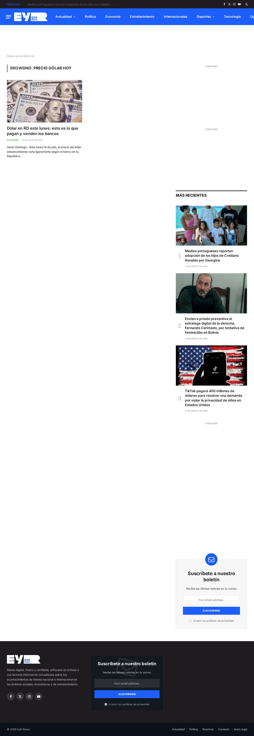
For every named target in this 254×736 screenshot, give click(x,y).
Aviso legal (240, 729)
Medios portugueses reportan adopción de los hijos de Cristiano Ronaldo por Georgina (212, 255)
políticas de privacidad (220, 620)
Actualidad (63, 16)
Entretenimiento (142, 16)
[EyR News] (31, 17)
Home (10, 55)
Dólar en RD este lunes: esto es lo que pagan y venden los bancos (42, 131)
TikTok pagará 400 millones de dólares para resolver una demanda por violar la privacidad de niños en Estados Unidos (213, 398)
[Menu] (8, 16)
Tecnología (232, 16)
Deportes (204, 16)
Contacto (223, 729)
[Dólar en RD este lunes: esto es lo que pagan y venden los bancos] (44, 101)
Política (90, 16)
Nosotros (208, 729)
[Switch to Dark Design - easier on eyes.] (246, 4)
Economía (112, 16)
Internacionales (175, 16)
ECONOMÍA (13, 140)
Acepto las (213, 620)
